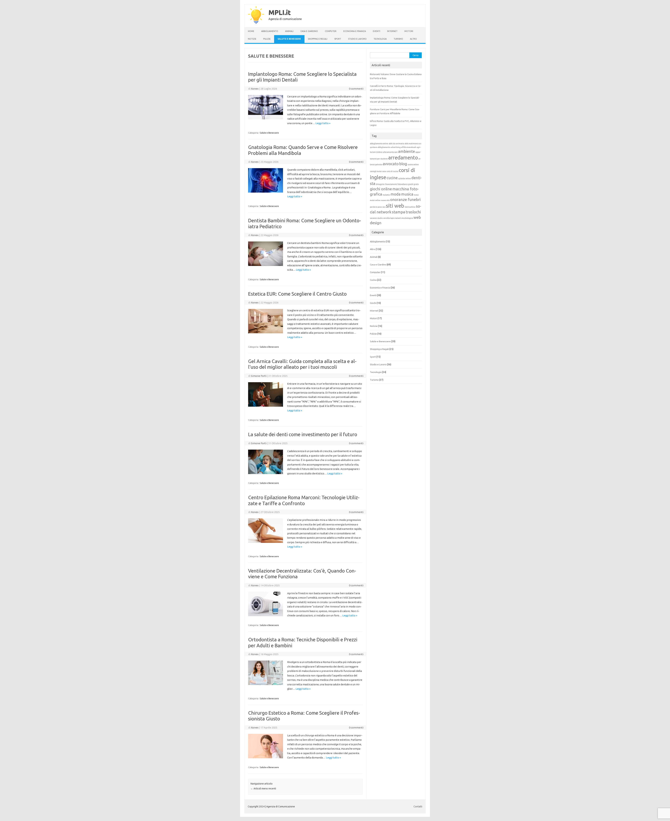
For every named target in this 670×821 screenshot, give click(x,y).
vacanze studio (376, 218)
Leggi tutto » (322, 123)
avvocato (391, 164)
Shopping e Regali (317, 39)
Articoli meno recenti (263, 788)
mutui (416, 195)
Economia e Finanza (354, 31)
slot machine (410, 207)
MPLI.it (280, 12)
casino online (413, 164)
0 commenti (356, 88)
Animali (289, 31)
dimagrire (380, 184)
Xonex (255, 88)
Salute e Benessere (289, 39)
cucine (392, 178)
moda (395, 194)
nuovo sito (385, 200)
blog (403, 164)
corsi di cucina (392, 171)
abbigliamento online (379, 143)
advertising (396, 147)
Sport (337, 39)
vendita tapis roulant (392, 218)
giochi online (381, 189)
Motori (408, 31)
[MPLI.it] (256, 24)
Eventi (376, 31)
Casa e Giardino (309, 31)
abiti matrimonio (412, 143)
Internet (392, 31)
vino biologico (407, 218)
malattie (386, 195)
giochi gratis (413, 184)
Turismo (398, 39)
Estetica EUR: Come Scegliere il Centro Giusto (297, 293)
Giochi (373, 303)
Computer (330, 31)
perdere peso (376, 207)
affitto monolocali (408, 147)
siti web (395, 206)
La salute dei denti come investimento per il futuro (302, 434)
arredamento (403, 157)
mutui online (375, 200)
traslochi (413, 212)
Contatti (418, 806)
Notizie (252, 39)
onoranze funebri (405, 199)
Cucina (373, 279)
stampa (398, 212)
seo (383, 207)
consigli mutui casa (378, 171)
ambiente (406, 151)
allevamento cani (390, 152)
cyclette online (404, 178)
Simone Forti (258, 375)
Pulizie (267, 39)
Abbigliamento (269, 31)
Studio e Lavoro (357, 39)
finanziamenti (391, 184)
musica (407, 194)
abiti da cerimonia (396, 143)
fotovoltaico (402, 184)
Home (251, 31)
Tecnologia (380, 39)
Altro (413, 39)
